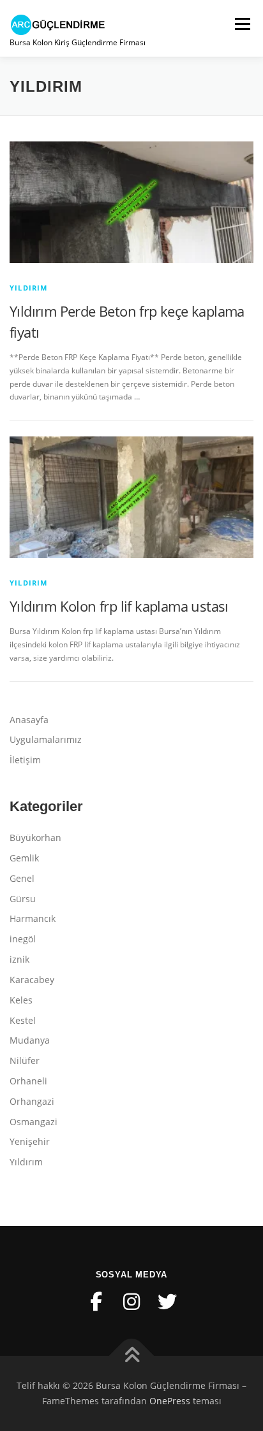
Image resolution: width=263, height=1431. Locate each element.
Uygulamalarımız (46, 739)
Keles (21, 1000)
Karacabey (32, 980)
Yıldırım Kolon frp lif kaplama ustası (119, 605)
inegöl (23, 939)
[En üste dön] (131, 1356)
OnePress (169, 1401)
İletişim (25, 760)
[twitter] (167, 1301)
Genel (22, 878)
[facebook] (95, 1301)
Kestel (23, 1020)
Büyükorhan (35, 837)
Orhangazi (32, 1101)
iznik (19, 959)
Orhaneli (28, 1081)
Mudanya (30, 1040)
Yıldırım (29, 287)
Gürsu (23, 899)
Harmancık (33, 918)
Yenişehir (30, 1141)
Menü (241, 23)
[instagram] (131, 1301)
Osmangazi (33, 1122)
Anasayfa (29, 720)
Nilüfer (25, 1060)
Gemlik (24, 858)
